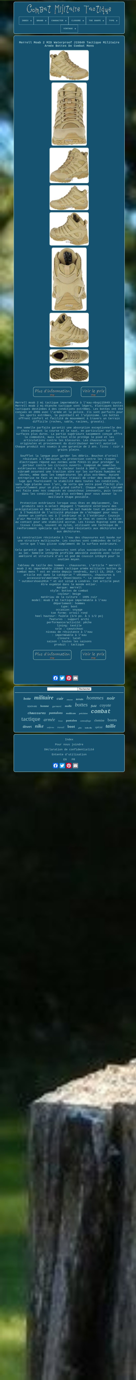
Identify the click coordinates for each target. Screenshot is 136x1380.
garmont (57, 706)
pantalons (56, 713)
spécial (98, 727)
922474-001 (32, 706)
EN (65, 759)
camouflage (85, 721)
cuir (60, 698)
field (93, 706)
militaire (43, 697)
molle (68, 706)
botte (27, 698)
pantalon (71, 720)
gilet (80, 728)
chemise (99, 720)
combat (101, 712)
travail (60, 727)
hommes (95, 698)
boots (112, 720)
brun (60, 721)
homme (44, 706)
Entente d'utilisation (69, 754)
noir (111, 698)
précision (83, 713)
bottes (81, 705)
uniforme (50, 727)
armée (49, 719)
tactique (30, 719)
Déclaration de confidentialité (69, 749)
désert (27, 727)
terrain (79, 699)
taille (111, 726)
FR (73, 759)
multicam (71, 713)
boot (71, 726)
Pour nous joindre (69, 744)
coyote (105, 705)
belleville (88, 728)
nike (39, 726)
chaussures (37, 713)
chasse (70, 700)
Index (69, 739)
